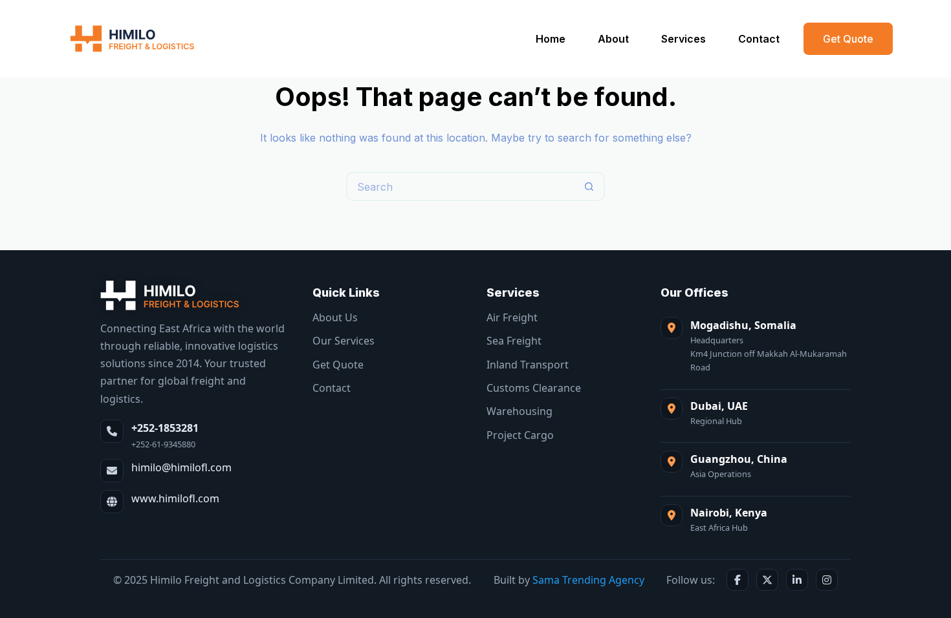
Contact (759, 38)
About (613, 38)
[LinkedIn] (797, 580)
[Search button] (589, 186)
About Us (335, 317)
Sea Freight (513, 341)
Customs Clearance (533, 388)
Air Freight (512, 317)
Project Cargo (520, 435)
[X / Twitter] (767, 580)
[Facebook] (738, 580)
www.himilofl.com (175, 498)
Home (550, 38)
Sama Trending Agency (588, 580)
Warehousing (519, 411)
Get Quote (848, 38)
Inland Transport (527, 364)
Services (683, 38)
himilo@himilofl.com (181, 467)
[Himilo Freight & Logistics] (170, 295)
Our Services (343, 341)
